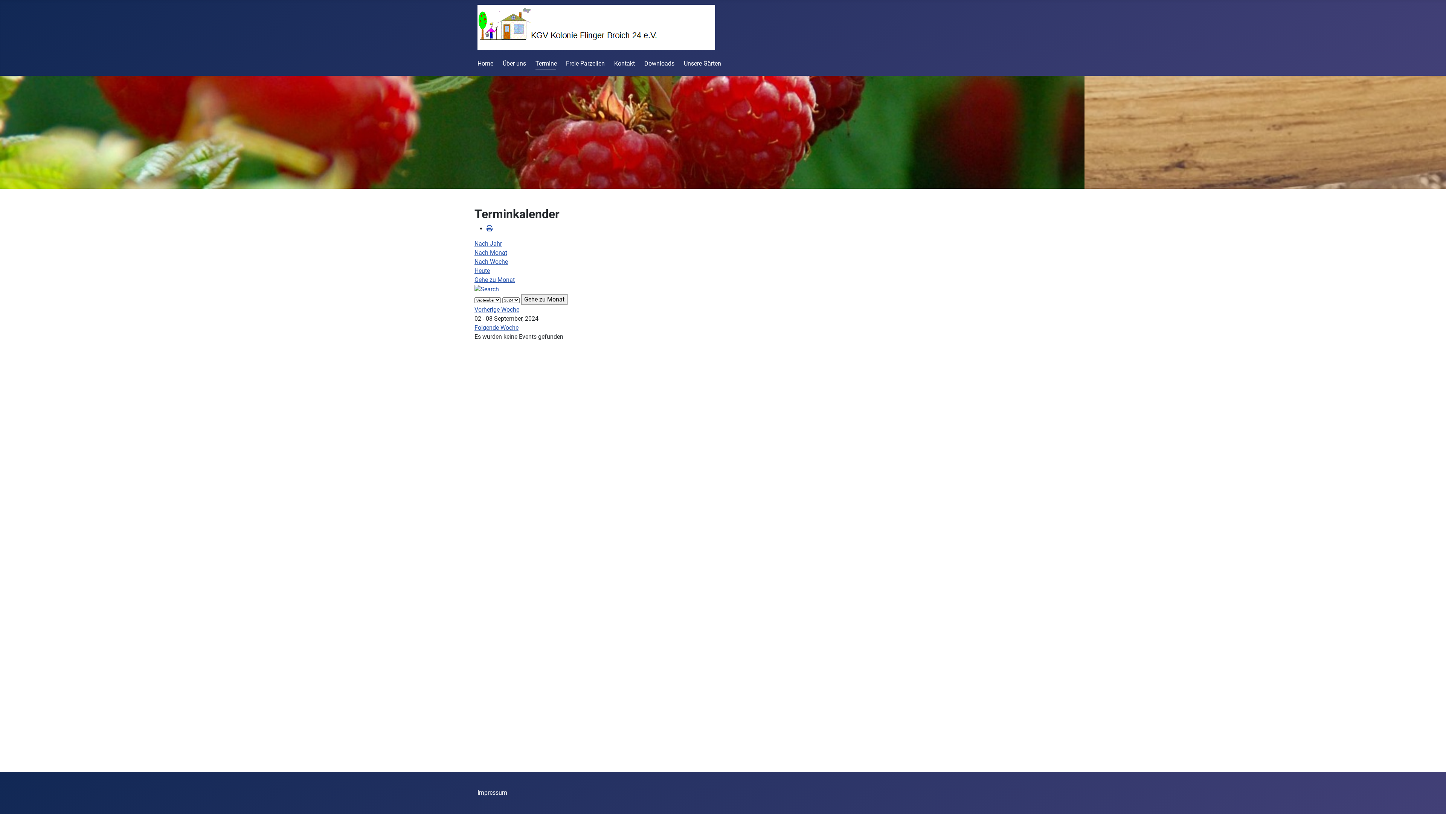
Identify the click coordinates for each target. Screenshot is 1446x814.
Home (485, 63)
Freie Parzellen (585, 63)
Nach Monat (490, 252)
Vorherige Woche (496, 309)
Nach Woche (491, 261)
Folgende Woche (496, 327)
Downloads (659, 63)
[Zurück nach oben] (1433, 800)
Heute (482, 270)
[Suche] (486, 288)
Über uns (514, 63)
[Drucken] (490, 228)
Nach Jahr (488, 243)
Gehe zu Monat (494, 279)
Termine (546, 63)
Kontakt (624, 63)
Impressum (492, 792)
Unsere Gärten (702, 63)
